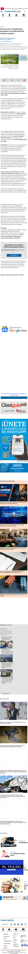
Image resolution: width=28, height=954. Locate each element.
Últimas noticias (6, 625)
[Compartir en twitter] (12, 80)
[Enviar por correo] (24, 80)
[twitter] (18, 924)
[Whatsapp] (11, 924)
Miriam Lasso (3, 39)
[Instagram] (25, 924)
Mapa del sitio (6, 937)
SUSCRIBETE (14, 255)
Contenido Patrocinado (8, 481)
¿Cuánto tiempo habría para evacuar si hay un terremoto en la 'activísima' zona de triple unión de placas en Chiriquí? (7, 681)
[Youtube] (21, 924)
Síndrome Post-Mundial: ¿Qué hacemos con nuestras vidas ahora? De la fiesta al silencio (13, 503)
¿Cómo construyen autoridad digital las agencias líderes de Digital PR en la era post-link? (12, 572)
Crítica (15, 934)
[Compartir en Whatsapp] (18, 80)
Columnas (4, 833)
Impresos (15, 946)
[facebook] (14, 924)
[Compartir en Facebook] (4, 80)
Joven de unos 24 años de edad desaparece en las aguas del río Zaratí (7, 638)
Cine (14, 942)
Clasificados (7, 941)
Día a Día (14, 937)
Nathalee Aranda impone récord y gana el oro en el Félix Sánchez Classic (13, 722)
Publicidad (7, 943)
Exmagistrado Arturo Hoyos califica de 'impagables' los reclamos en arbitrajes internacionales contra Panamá (7, 666)
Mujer (15, 940)
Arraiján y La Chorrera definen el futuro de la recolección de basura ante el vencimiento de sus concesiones (12, 796)
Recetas (15, 944)
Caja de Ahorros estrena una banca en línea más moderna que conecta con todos (12, 525)
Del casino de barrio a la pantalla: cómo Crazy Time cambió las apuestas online (13, 548)
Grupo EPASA (5, 947)
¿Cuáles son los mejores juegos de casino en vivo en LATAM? (13, 595)
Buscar (6, 934)
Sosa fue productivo (6, 693)
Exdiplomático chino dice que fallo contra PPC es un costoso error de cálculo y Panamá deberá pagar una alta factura (13, 772)
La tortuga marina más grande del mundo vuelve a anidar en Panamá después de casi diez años (12, 746)
